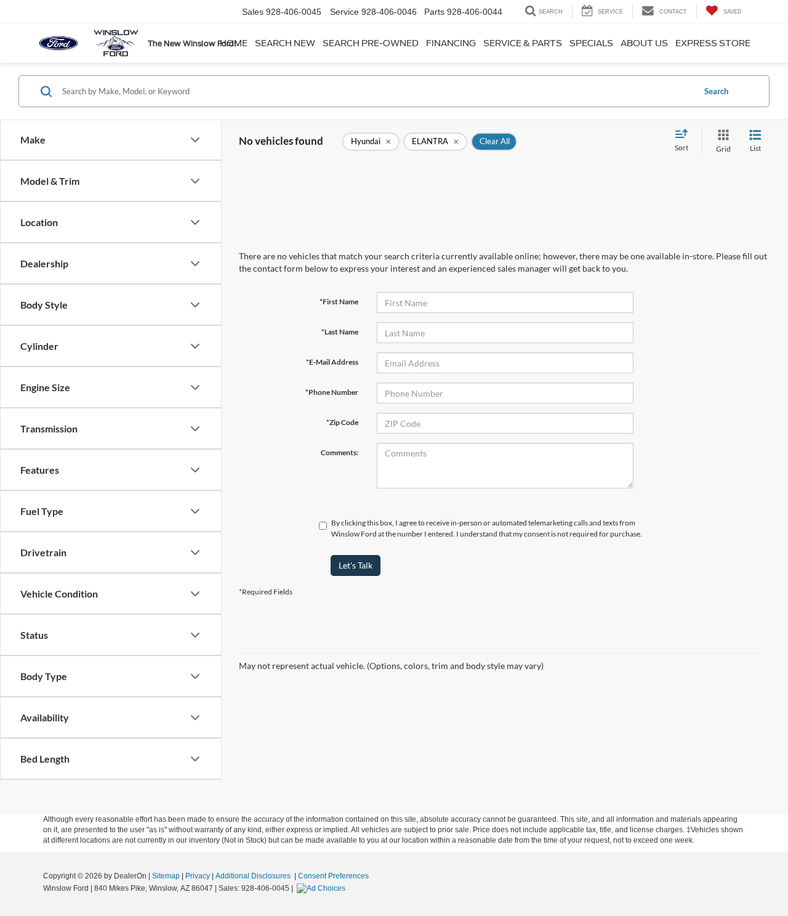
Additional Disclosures (253, 876)
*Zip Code (342, 422)
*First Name (339, 301)
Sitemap (166, 876)
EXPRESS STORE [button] (712, 43)
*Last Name (339, 331)
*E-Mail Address (332, 362)
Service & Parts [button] (522, 43)
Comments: (339, 452)
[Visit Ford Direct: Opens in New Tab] (322, 888)
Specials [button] (591, 43)
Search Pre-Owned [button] (371, 43)
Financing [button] (451, 43)
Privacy (197, 876)
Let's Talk (355, 565)
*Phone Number (331, 392)
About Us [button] (644, 43)
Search (716, 91)
